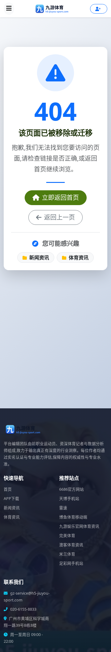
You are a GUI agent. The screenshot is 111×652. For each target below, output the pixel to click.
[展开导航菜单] (9, 8)
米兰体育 (67, 554)
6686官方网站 (71, 489)
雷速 (63, 507)
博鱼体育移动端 (73, 517)
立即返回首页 (60, 197)
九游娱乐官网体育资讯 (79, 526)
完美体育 (67, 535)
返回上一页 (59, 217)
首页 (8, 489)
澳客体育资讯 (71, 544)
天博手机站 (69, 498)
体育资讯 (78, 257)
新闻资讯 (38, 257)
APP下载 (11, 498)
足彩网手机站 (71, 563)
